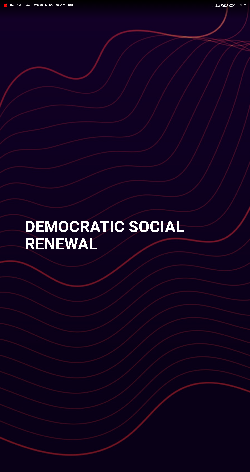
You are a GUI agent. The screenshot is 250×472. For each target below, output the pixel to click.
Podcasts (27, 5)
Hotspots (49, 5)
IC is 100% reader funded (222, 5)
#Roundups (60, 5)
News (12, 5)
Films (19, 5)
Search (70, 5)
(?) (234, 5)
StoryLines (38, 5)
